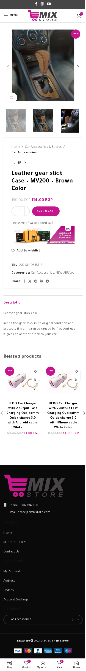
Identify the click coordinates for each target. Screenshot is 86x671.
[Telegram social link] (47, 281)
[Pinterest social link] (36, 281)
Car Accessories (24, 152)
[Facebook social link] (36, 4)
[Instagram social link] (42, 4)
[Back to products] (19, 163)
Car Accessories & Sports (43, 147)
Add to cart (46, 211)
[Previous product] (14, 163)
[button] (8, 66)
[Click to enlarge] (12, 97)
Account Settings (15, 600)
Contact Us (11, 552)
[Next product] (25, 163)
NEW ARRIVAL (65, 273)
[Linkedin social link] (41, 281)
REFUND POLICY (14, 542)
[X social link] (30, 281)
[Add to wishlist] (36, 371)
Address (9, 581)
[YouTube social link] (49, 4)
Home (15, 147)
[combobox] (43, 619)
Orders (8, 590)
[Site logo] (43, 15)
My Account (11, 571)
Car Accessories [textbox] (19, 619)
